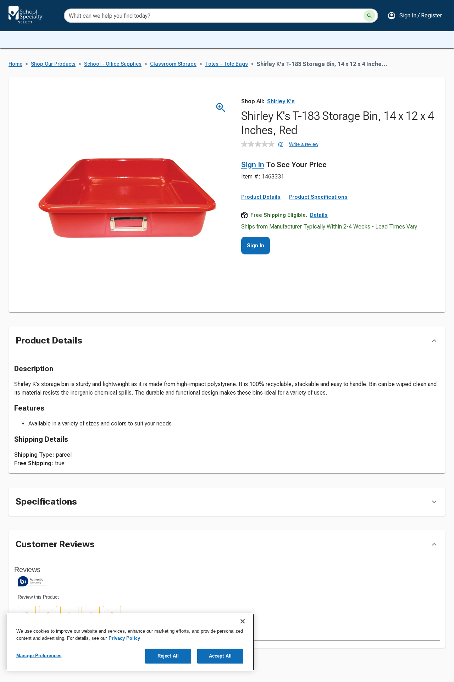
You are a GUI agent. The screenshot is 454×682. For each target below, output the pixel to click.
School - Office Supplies (113, 64)
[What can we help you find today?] (369, 16)
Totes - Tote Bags (226, 64)
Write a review (303, 144)
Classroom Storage (173, 64)
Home (15, 64)
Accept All (220, 656)
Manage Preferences (38, 655)
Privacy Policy (124, 638)
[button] (414, 15)
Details (319, 215)
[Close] (242, 621)
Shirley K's (281, 101)
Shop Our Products (53, 64)
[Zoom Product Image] (221, 107)
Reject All (168, 656)
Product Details (261, 197)
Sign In (252, 164)
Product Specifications (318, 197)
